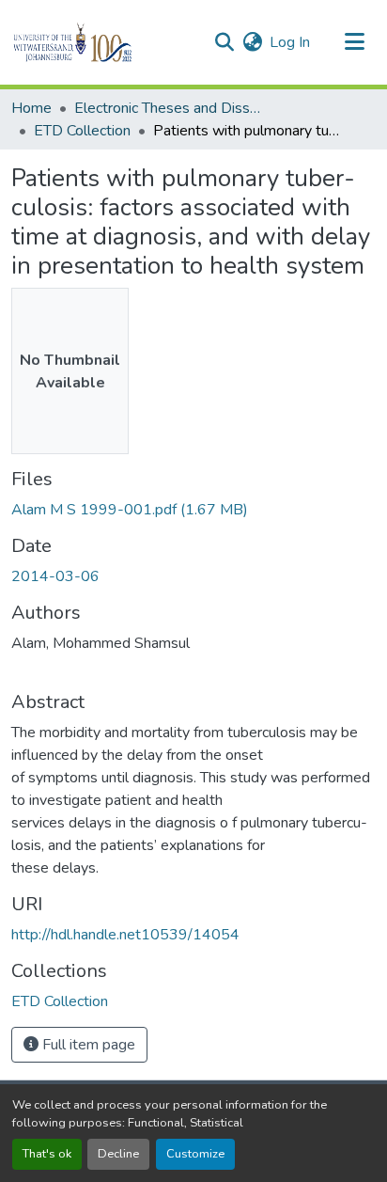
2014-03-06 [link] (55, 576)
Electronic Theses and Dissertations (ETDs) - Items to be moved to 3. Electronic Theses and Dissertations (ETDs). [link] (168, 108)
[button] (104, 42)
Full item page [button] (87, 1044)
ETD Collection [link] (82, 130)
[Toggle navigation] (355, 42)
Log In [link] (290, 42)
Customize (195, 1153)
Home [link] (31, 108)
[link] (193, 509)
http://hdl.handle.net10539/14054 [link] (125, 934)
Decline (118, 1153)
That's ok (47, 1153)
